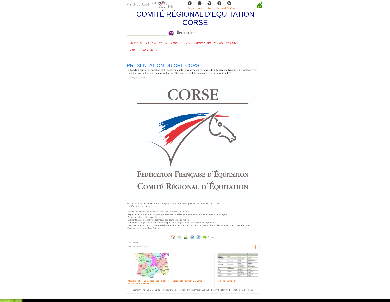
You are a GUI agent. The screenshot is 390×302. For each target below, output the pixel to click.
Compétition (181, 43)
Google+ (191, 8)
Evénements (247, 289)
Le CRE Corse (157, 43)
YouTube (231, 8)
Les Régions (180, 289)
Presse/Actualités (145, 50)
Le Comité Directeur (227, 280)
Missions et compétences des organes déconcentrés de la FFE (148, 282)
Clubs (218, 43)
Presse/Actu (194, 289)
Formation (202, 43)
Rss (209, 8)
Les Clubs (206, 289)
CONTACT (232, 43)
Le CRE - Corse (153, 289)
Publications (167, 289)
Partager (211, 237)
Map (200, 8)
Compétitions (139, 289)
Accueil (136, 43)
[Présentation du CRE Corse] (193, 82)
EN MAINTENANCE (221, 289)
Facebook (221, 8)
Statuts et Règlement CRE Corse (187, 280)
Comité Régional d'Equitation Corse (195, 18)
